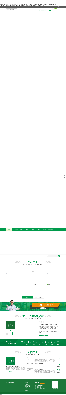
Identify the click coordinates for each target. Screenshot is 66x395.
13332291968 (64, 175)
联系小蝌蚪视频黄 (54, 8)
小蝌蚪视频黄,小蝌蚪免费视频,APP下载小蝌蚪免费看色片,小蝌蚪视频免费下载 (22, 6)
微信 (58, 8)
